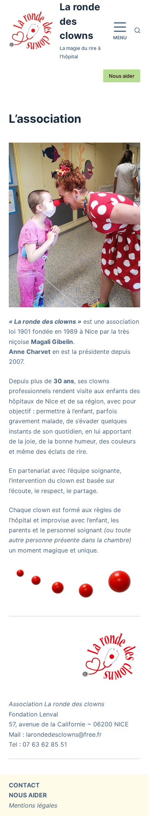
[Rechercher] (137, 30)
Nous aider (121, 76)
